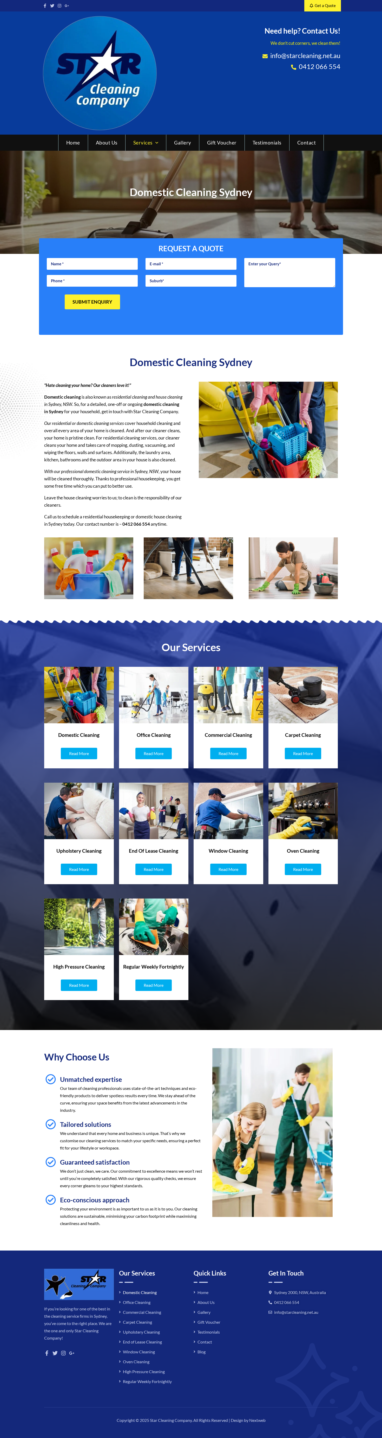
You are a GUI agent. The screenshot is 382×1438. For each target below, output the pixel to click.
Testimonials (267, 143)
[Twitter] (52, 6)
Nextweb (257, 1420)
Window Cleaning (139, 1351)
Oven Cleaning (136, 1361)
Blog (201, 1351)
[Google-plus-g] (67, 6)
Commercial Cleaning (142, 1312)
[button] (146, 143)
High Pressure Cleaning (144, 1371)
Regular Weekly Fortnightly (147, 1381)
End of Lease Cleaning (142, 1341)
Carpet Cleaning (137, 1322)
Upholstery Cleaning (141, 1331)
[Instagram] (59, 6)
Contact (306, 143)
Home (73, 143)
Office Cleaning (136, 1302)
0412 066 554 (136, 524)
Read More (79, 753)
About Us (106, 143)
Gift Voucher (222, 143)
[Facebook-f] (45, 6)
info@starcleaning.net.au (296, 1312)
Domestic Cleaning (140, 1292)
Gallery (182, 143)
